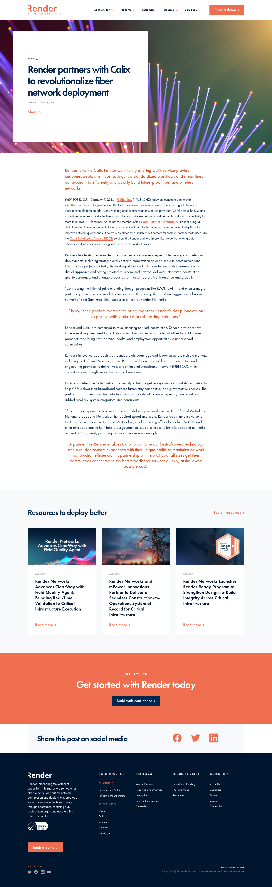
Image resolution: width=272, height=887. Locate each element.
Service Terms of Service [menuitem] (233, 871)
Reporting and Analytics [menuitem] (149, 789)
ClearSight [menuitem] (104, 833)
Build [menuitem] (101, 816)
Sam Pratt (33, 102)
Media (33, 59)
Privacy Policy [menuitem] (168, 871)
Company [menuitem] (191, 10)
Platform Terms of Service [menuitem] (209, 871)
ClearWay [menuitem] (141, 806)
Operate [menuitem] (103, 827)
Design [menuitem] (102, 811)
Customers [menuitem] (148, 10)
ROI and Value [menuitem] (181, 789)
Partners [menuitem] (214, 795)
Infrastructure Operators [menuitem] (112, 795)
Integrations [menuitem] (142, 795)
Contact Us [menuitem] (216, 806)
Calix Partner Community (159, 222)
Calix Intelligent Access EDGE (91, 238)
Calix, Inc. (124, 199)
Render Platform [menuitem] (144, 784)
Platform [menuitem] (126, 10)
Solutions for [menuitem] (102, 10)
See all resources (227, 512)
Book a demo (225, 9)
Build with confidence (134, 700)
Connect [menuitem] (103, 822)
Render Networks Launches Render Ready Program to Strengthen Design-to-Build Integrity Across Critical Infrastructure (210, 592)
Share (33, 111)
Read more (44, 624)
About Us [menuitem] (215, 784)
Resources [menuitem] (168, 10)
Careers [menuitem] (214, 801)
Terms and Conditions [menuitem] (186, 871)
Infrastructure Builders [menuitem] (110, 790)
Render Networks (83, 205)
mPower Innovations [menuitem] (147, 801)
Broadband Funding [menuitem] (184, 784)
